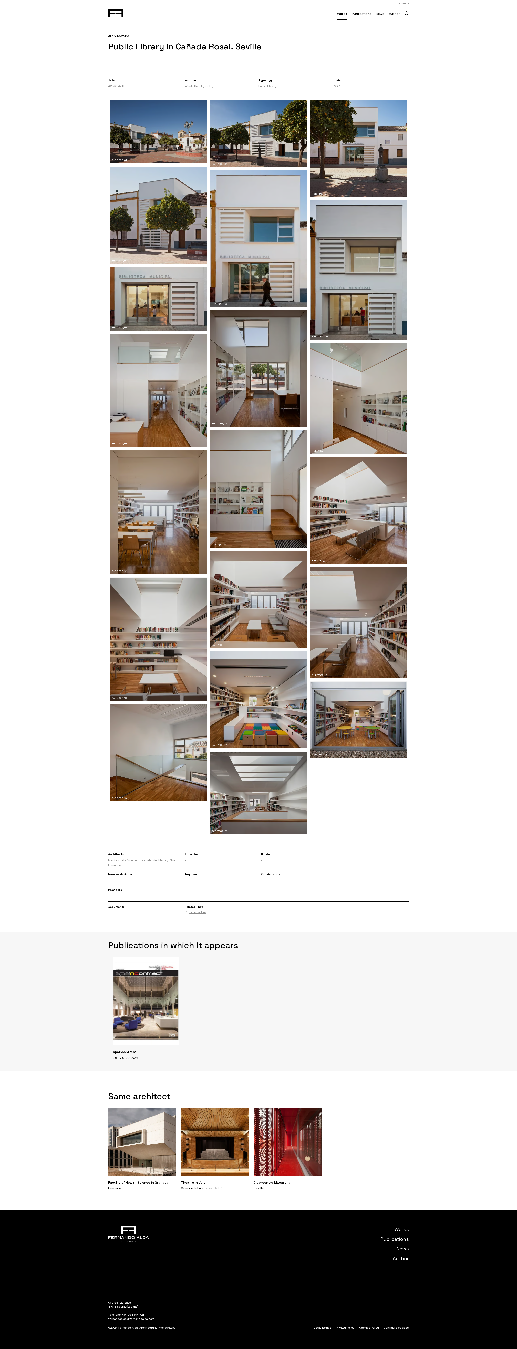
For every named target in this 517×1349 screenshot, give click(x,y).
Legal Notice (322, 1327)
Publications (361, 14)
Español (404, 3)
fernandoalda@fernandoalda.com (131, 1319)
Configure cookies (396, 1327)
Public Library (267, 86)
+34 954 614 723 (133, 1314)
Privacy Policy (345, 1327)
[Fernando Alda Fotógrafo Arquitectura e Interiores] (115, 12)
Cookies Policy (369, 1327)
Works (342, 14)
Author (394, 14)
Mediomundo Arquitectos (125, 860)
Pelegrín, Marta (156, 860)
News (380, 14)
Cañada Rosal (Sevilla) (198, 86)
